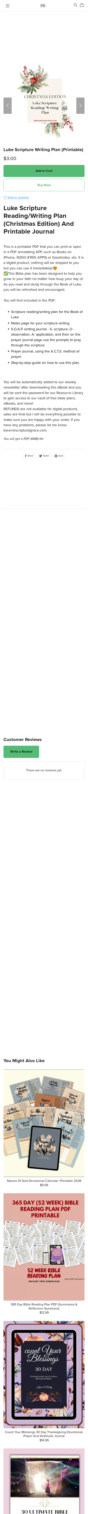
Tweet (45, 456)
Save (60, 456)
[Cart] (83, 5)
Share (30, 456)
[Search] (75, 5)
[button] (7, 106)
